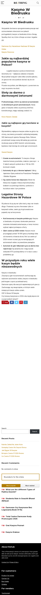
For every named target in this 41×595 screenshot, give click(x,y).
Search (4, 428)
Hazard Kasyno (7, 152)
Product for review (8, 575)
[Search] (37, 3)
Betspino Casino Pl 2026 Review (13, 453)
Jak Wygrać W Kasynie (9, 450)
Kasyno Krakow (13, 532)
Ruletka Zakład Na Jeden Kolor (12, 444)
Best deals (5, 581)
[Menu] (2, 3)
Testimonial (6, 593)
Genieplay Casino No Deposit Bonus (14, 447)
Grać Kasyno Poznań (15, 525)
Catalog (4, 584)
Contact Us (5, 562)
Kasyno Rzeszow (8, 52)
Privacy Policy (14, 562)
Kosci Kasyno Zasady (9, 117)
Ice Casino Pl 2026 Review (11, 456)
